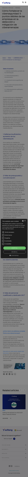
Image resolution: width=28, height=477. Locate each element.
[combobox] (23, 221)
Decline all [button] (14, 251)
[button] (14, 255)
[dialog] (14, 238)
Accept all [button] (14, 248)
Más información (9, 228)
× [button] (24, 220)
